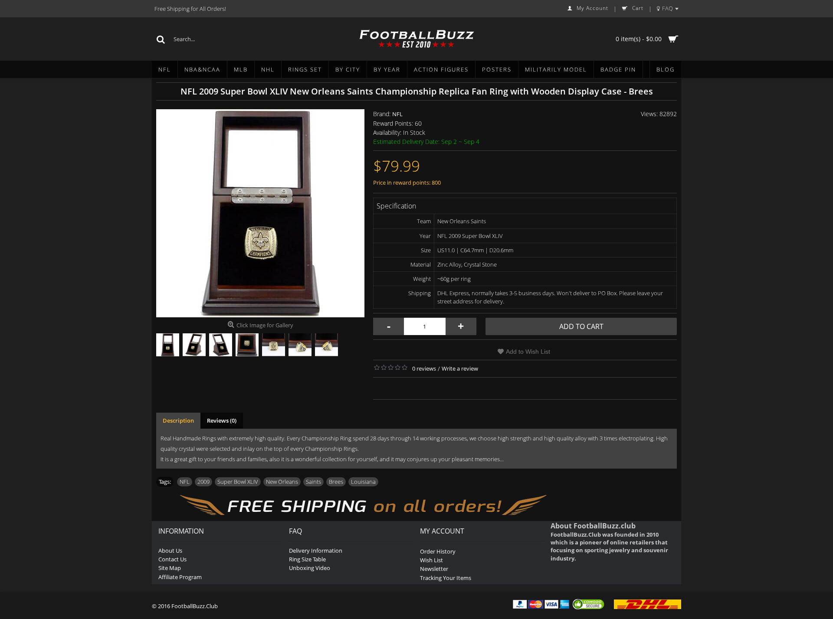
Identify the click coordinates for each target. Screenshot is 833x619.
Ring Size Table (307, 559)
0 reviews (424, 368)
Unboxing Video (309, 568)
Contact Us (172, 559)
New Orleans (282, 481)
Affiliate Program (180, 577)
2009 (203, 481)
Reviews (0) (221, 420)
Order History (438, 551)
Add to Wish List (528, 351)
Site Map (169, 568)
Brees (336, 481)
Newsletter (434, 569)
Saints (313, 481)
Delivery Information (315, 550)
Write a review (460, 368)
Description (178, 420)
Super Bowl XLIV (237, 481)
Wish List (431, 560)
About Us (170, 550)
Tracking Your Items (445, 578)
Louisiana (363, 481)
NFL (397, 114)
